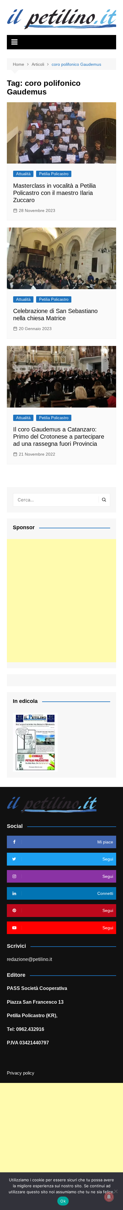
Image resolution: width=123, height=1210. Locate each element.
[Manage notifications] (109, 1197)
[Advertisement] (61, 600)
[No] (116, 1191)
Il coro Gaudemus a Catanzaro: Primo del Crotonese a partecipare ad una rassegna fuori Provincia (58, 436)
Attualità (23, 174)
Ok (63, 1201)
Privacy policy (20, 1073)
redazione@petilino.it (29, 959)
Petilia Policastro (53, 174)
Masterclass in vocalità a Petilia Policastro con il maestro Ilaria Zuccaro (54, 192)
